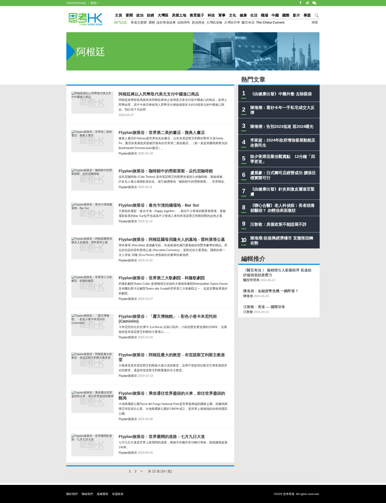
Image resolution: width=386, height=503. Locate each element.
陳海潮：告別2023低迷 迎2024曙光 (281, 126)
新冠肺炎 (198, 22)
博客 (315, 22)
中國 (275, 15)
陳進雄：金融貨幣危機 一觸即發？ (271, 291)
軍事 (222, 15)
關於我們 (72, 494)
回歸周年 (183, 22)
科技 (211, 15)
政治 (140, 15)
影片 (296, 15)
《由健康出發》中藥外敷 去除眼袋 (281, 94)
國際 (286, 15)
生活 (254, 15)
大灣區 (163, 15)
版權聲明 (102, 494)
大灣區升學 (232, 22)
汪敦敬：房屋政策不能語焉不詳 (278, 224)
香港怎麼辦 (139, 22)
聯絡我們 (87, 494)
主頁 (118, 15)
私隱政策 (117, 494)
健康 (243, 15)
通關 (151, 22)
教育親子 (197, 15)
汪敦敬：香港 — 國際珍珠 (264, 307)
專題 (307, 15)
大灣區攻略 (214, 22)
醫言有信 (248, 22)
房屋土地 (179, 15)
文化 (232, 15)
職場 (264, 15)
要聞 (129, 15)
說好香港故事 (166, 22)
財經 (150, 15)
